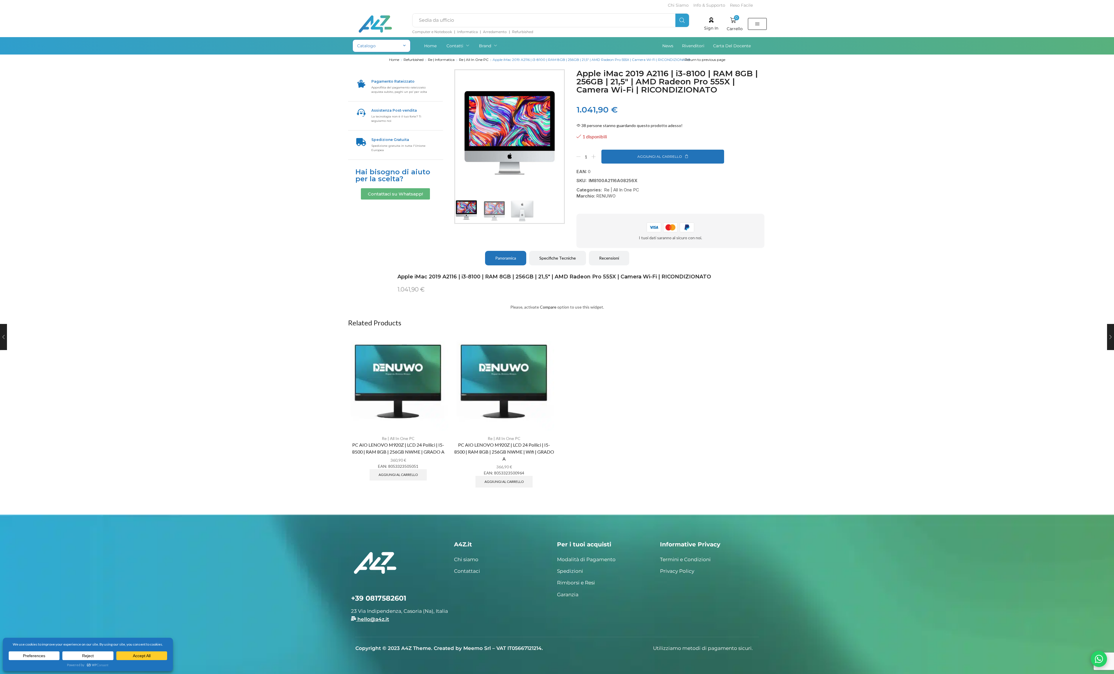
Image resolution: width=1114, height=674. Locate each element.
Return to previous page (705, 59)
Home (394, 59)
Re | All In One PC (474, 59)
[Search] (682, 20)
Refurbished (414, 59)
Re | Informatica (441, 59)
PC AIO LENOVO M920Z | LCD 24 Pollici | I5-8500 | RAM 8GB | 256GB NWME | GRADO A (398, 448)
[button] (711, 23)
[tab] (505, 258)
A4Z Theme (416, 648)
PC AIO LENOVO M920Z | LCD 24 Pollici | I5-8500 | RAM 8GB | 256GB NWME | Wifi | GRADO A (504, 451)
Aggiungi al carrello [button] (398, 474)
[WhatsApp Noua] (1099, 659)
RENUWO (606, 196)
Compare (548, 307)
